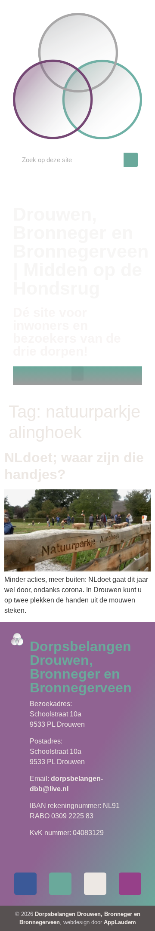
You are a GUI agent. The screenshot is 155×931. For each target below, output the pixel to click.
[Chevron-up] (130, 884)
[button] (77, 373)
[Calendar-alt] (95, 884)
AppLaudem (120, 922)
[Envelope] (60, 884)
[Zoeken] (131, 160)
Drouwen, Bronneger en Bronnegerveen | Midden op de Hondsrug (81, 251)
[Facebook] (25, 884)
